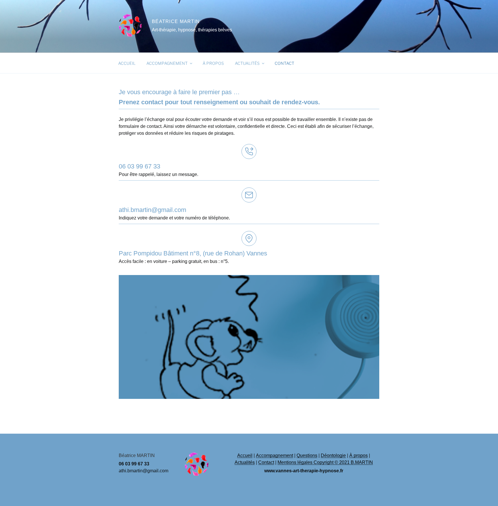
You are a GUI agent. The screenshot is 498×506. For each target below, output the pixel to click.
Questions (307, 455)
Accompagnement (167, 63)
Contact (284, 63)
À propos (213, 63)
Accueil (126, 63)
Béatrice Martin (176, 21)
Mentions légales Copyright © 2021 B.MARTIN (325, 462)
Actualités (247, 63)
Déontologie (333, 455)
